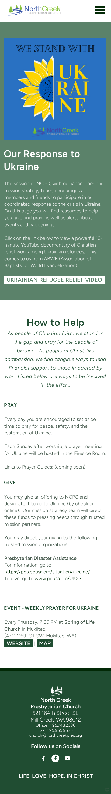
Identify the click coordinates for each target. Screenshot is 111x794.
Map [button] (45, 643)
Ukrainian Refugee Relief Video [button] (54, 280)
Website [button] (19, 643)
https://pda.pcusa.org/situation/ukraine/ (47, 572)
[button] (43, 758)
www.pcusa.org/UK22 (58, 579)
